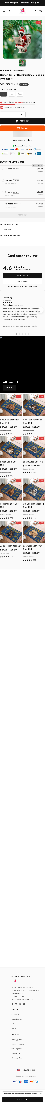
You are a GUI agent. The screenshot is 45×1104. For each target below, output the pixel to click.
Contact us (16, 1015)
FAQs (13, 1024)
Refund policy (17, 1058)
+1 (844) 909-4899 (19, 996)
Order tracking (17, 1019)
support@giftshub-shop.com (22, 999)
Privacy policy (17, 1040)
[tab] (17, 334)
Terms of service (18, 1044)
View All (9, 387)
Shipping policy (17, 1049)
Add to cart (22, 1099)
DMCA (14, 1028)
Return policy (16, 1053)
